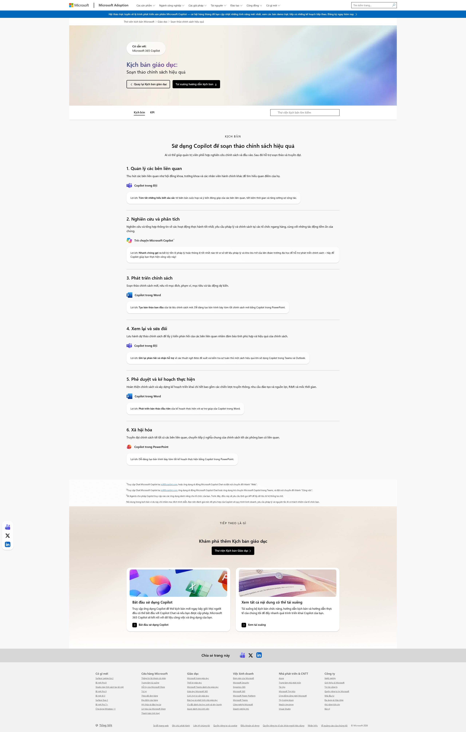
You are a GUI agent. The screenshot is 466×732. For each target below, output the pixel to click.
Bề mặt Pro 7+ (102, 704)
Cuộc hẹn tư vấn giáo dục (198, 695)
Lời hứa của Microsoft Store (153, 708)
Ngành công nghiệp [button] (171, 5)
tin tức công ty (331, 687)
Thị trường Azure (286, 700)
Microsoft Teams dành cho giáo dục (202, 687)
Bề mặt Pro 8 (101, 682)
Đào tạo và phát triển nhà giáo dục (202, 700)
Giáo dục (162, 21)
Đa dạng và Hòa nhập (334, 700)
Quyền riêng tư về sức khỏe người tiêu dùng (283, 725)
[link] (178, 583)
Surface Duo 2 (102, 700)
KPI (152, 112)
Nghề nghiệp (330, 678)
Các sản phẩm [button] (146, 5)
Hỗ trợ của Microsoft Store (153, 687)
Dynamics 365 (239, 687)
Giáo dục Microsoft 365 (197, 691)
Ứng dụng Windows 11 (106, 708)
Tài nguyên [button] (218, 5)
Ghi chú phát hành (181, 725)
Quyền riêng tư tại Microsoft (337, 691)
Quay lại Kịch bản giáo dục (150, 84)
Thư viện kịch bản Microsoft (139, 21)
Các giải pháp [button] (197, 5)
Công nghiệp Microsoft (243, 704)
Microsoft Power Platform (244, 695)
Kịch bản (139, 112)
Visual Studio (285, 708)
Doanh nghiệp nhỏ (241, 708)
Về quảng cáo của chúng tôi (334, 725)
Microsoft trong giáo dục (198, 678)
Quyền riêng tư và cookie (225, 725)
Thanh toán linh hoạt (150, 713)
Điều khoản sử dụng (250, 725)
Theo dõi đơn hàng (149, 695)
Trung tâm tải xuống (150, 682)
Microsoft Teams (240, 700)
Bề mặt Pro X (101, 691)
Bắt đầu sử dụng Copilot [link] (153, 624)
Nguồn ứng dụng (286, 704)
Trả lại (144, 691)
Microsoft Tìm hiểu (287, 691)
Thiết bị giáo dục (194, 682)
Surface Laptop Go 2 (104, 678)
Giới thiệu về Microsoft (334, 682)
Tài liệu (282, 687)
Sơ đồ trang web (161, 725)
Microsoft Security (241, 682)
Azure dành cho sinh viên (198, 708)
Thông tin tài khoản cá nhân (153, 678)
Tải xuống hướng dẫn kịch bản (194, 84)
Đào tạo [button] (236, 5)
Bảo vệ (327, 708)
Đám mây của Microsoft (243, 678)
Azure (281, 678)
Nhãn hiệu (313, 725)
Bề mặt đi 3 (100, 695)
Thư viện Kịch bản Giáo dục (231, 550)
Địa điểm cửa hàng (149, 700)
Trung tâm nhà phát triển (290, 682)
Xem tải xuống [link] (257, 624)
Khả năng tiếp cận (332, 704)
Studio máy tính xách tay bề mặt (110, 687)
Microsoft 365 (239, 691)
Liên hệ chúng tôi (201, 725)
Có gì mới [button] (273, 5)
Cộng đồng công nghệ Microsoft (293, 695)
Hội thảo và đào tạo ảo (151, 704)
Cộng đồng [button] (254, 5)
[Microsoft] (79, 5)
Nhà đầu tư (329, 695)
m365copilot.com (169, 484)
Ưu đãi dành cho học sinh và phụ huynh (204, 704)
